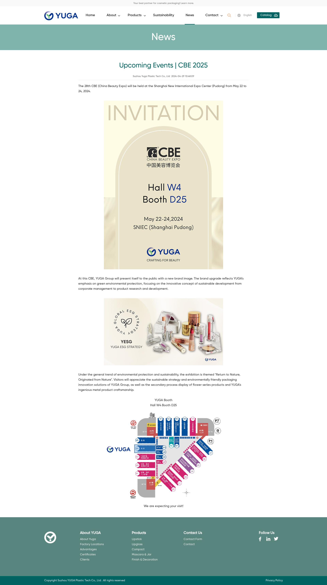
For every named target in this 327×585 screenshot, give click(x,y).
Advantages (88, 549)
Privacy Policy (274, 580)
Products (135, 15)
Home (90, 15)
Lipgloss (137, 544)
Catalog (266, 15)
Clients (84, 559)
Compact (138, 549)
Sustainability (163, 15)
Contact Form (193, 539)
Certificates (88, 554)
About (111, 15)
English (248, 15)
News (190, 15)
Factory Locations (92, 544)
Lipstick (137, 539)
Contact (212, 15)
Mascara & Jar (141, 554)
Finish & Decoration (145, 559)
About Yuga (88, 539)
